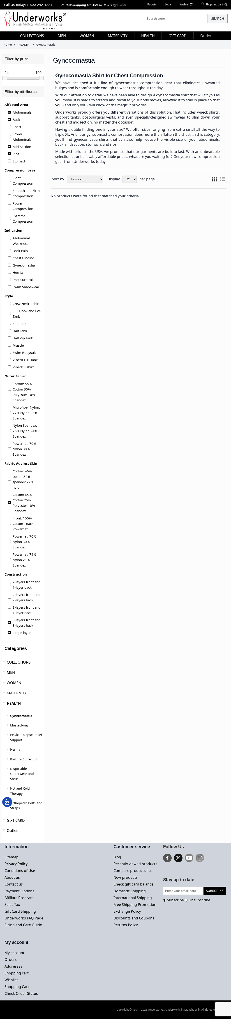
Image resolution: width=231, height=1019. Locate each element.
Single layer (22, 632)
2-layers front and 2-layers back (26, 597)
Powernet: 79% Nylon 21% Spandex (24, 559)
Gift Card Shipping (20, 911)
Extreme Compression (23, 219)
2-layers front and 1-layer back (26, 585)
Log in (168, 4)
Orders (11, 959)
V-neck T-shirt (23, 367)
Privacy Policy (16, 864)
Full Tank (19, 323)
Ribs (16, 154)
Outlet (12, 830)
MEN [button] (62, 35)
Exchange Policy (127, 911)
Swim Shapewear (26, 287)
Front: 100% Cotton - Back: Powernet (23, 523)
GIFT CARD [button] (178, 35)
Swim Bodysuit (24, 352)
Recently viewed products (135, 864)
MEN (11, 672)
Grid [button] (214, 179)
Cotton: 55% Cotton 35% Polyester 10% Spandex (24, 391)
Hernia (18, 272)
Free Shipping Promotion (134, 904)
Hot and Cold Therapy (20, 790)
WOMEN (14, 682)
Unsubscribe (199, 900)
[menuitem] (32, 35)
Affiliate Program (19, 897)
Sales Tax (12, 904)
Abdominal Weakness (21, 241)
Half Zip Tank (23, 338)
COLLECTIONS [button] (32, 35)
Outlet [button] (205, 35)
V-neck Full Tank (25, 359)
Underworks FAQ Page (24, 918)
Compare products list (132, 870)
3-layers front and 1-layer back (26, 610)
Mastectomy (19, 725)
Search (217, 18)
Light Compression (23, 181)
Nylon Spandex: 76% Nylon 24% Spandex (25, 430)
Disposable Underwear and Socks (22, 774)
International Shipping (132, 897)
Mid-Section (22, 146)
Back (16, 119)
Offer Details (119, 5)
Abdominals (22, 112)
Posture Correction (24, 759)
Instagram (200, 858)
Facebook (167, 858)
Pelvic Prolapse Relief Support (26, 737)
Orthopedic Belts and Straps (26, 805)
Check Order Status (21, 993)
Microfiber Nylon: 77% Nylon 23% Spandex (26, 412)
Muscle (18, 345)
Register (152, 4)
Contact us (14, 884)
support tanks (67, 117)
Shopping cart (17, 973)
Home (7, 45)
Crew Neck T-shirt (26, 303)
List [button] (222, 179)
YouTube (189, 858)
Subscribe (175, 900)
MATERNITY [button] (117, 35)
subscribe (215, 891)
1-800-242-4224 (39, 4)
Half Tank (20, 331)
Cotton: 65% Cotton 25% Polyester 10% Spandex (24, 502)
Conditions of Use (20, 870)
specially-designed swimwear (160, 117)
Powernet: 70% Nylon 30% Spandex (24, 449)
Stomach (19, 161)
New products (125, 877)
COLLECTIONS (19, 662)
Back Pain (20, 250)
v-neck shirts (208, 112)
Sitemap (11, 857)
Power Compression (23, 206)
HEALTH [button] (148, 35)
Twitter (178, 858)
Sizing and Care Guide (23, 925)
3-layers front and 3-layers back (26, 623)
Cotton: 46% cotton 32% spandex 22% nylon (23, 479)
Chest (17, 126)
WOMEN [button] (87, 35)
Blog (117, 857)
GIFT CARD (16, 820)
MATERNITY (16, 692)
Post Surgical (23, 279)
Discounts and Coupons (133, 918)
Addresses (13, 966)
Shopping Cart (17, 986)
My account (14, 952)
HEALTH (14, 703)
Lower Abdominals (22, 137)
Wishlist (11, 980)
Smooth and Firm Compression (26, 193)
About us (12, 877)
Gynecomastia (24, 265)
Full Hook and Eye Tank (27, 314)
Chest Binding (23, 258)
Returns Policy (125, 925)
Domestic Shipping (129, 891)
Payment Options (19, 891)
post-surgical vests (98, 117)
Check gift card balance (133, 884)
